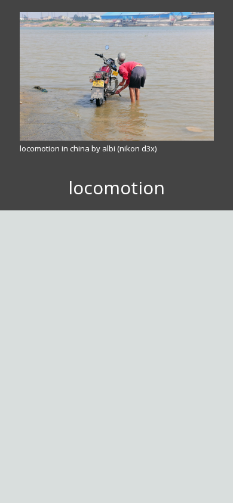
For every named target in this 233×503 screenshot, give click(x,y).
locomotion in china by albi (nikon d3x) (88, 148)
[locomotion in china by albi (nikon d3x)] (117, 76)
